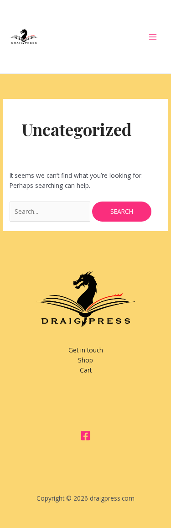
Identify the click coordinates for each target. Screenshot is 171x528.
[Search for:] (51, 211)
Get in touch (85, 350)
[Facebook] (85, 435)
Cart (86, 370)
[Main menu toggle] (153, 37)
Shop (85, 360)
